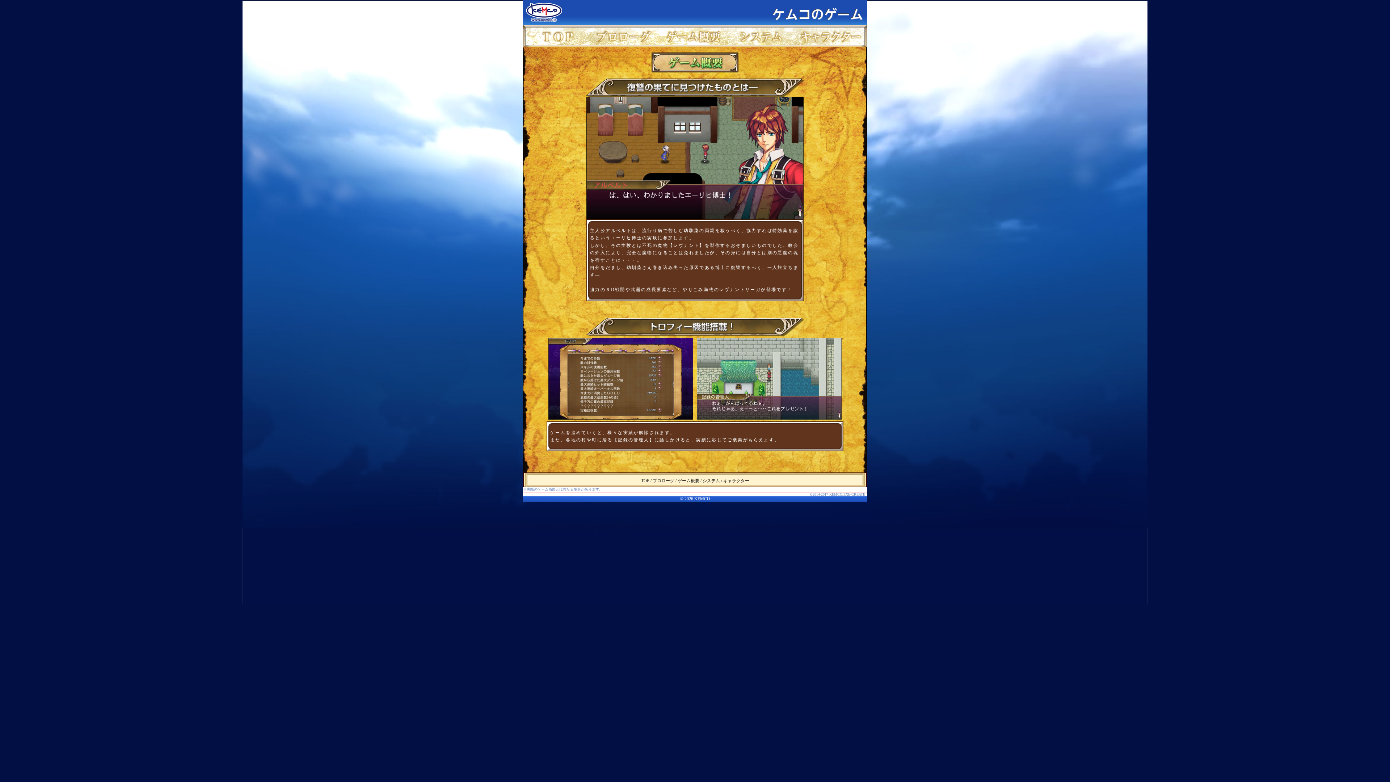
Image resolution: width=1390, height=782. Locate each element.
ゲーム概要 (694, 36)
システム (763, 36)
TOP (557, 36)
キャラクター (831, 36)
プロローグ (626, 36)
